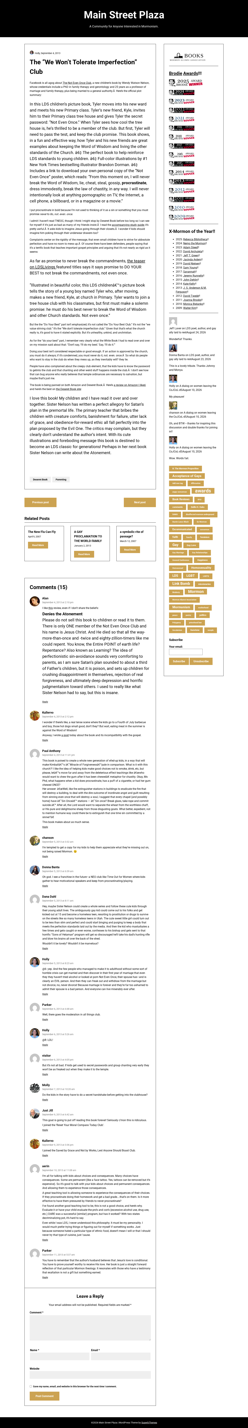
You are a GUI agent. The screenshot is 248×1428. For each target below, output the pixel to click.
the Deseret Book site (68, 389)
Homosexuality (201, 567)
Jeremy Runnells (193, 275)
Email (95, 1350)
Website (34, 1368)
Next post (140, 502)
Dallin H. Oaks (197, 507)
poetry (188, 615)
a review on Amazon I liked (129, 385)
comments (177, 507)
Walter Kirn (189, 308)
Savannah (189, 271)
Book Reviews (180, 499)
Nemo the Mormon (194, 243)
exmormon (204, 529)
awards (203, 491)
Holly (45, 959)
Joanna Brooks (192, 300)
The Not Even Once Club (77, 82)
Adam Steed (190, 247)
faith (175, 537)
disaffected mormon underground (200, 514)
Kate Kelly (189, 283)
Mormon (196, 591)
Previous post (40, 502)
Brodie (175, 73)
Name (34, 1350)
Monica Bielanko (193, 304)
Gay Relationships (200, 553)
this (50, 608)
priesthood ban (195, 623)
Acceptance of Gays (186, 476)
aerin (45, 1166)
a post (65, 735)
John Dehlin (190, 279)
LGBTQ (206, 576)
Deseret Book (40, 479)
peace (174, 615)
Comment (36, 1312)
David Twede (191, 295)
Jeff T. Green (190, 255)
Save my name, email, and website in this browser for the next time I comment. (75, 1386)
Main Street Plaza (124, 15)
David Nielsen (191, 263)
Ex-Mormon (202, 522)
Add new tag (177, 483)
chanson (48, 837)
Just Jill (47, 1110)
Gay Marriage (178, 553)
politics (202, 615)
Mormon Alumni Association (184, 600)
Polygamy (176, 623)
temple (211, 630)
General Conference (180, 560)
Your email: (176, 646)
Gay (175, 545)
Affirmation (195, 483)
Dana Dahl (49, 896)
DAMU (175, 514)
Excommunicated (182, 529)
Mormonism (181, 607)
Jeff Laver (175, 328)
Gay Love (191, 545)
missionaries (204, 584)
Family (189, 537)
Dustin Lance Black (180, 522)
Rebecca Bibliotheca (195, 239)
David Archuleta (192, 251)
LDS (175, 576)
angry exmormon (179, 492)
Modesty (176, 592)
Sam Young (190, 267)
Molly (46, 1085)
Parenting (61, 479)
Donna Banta (51, 867)
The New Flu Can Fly (42, 532)
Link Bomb (181, 583)
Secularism (177, 630)
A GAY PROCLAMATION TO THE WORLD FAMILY (88, 536)
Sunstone (194, 630)
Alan (45, 598)
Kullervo (47, 712)
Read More (38, 545)
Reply (45, 701)
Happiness (202, 560)
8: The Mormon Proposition (185, 468)
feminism (204, 537)
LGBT (190, 576)
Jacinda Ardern (192, 259)
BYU (199, 500)
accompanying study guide (128, 224)
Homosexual (177, 568)
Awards (190, 73)
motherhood (203, 608)
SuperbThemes (149, 1422)
